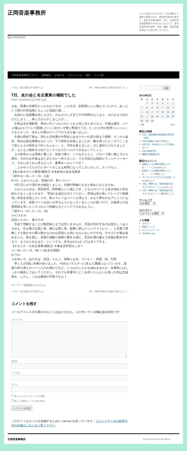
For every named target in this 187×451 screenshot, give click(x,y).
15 (147, 111)
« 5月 (141, 124)
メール (15, 372)
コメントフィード (151, 229)
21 (142, 116)
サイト (14, 384)
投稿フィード (148, 226)
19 (168, 111)
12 (168, 107)
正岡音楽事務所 (27, 12)
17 (157, 111)
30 (152, 120)
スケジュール (75, 75)
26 (168, 116)
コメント (16, 319)
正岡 (43, 99)
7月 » (173, 124)
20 (173, 111)
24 (157, 116)
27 (173, 116)
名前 (14, 360)
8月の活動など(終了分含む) (155, 141)
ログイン (146, 223)
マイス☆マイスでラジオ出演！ (157, 177)
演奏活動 (27, 284)
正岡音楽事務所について (25, 75)
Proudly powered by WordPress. (157, 439)
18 (162, 111)
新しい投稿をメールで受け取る (29, 400)
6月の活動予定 (149, 150)
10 (157, 107)
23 (152, 116)
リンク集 (99, 75)
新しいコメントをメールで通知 (29, 395)
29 (147, 120)
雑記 (88, 75)
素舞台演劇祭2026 (151, 154)
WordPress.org (148, 233)
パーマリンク (39, 284)
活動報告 (46, 75)
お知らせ (59, 75)
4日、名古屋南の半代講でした (27, 87)
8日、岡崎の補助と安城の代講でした (108, 87)
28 (142, 120)
